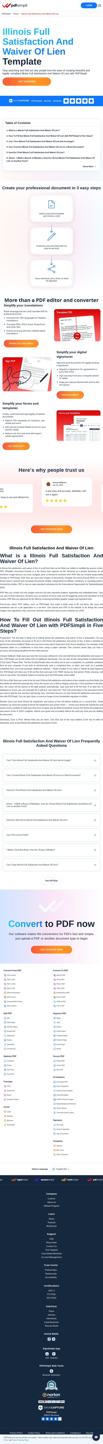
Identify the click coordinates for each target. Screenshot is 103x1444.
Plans (51, 1311)
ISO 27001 (52, 1298)
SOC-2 (51, 1291)
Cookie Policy (34, 1433)
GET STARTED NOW (52, 529)
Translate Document (21, 343)
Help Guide (51, 1242)
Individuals (51, 1318)
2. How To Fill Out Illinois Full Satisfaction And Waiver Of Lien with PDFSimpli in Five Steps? (50, 136)
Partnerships (51, 1270)
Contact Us (51, 1246)
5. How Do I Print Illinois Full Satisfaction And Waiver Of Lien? (36, 152)
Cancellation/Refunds (51, 1253)
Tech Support (51, 1250)
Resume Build (51, 1326)
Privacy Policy (16, 1433)
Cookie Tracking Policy (20, 1440)
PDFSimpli (6, 14)
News (51, 1219)
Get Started (26, 81)
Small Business (51, 1322)
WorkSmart (51, 1226)
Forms (15, 14)
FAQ (51, 1239)
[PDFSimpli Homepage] (15, 5)
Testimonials (51, 1274)
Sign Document (70, 395)
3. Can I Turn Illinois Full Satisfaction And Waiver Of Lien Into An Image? (40, 141)
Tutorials (51, 1222)
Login (89, 5)
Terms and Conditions (55, 1433)
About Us (51, 1202)
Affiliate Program (51, 1206)
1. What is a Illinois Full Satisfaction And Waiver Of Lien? (33, 130)
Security (89, 1433)
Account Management (51, 1257)
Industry (51, 1315)
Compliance (75, 1433)
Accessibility (51, 1277)
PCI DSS (51, 1294)
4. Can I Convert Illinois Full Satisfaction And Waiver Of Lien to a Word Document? (45, 147)
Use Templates (16, 446)
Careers (51, 1199)
